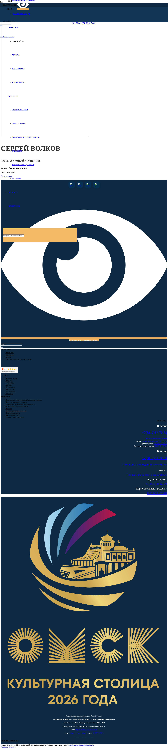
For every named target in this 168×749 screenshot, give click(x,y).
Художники (10, 387)
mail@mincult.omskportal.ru (78, 733)
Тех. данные (10, 391)
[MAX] (96, 184)
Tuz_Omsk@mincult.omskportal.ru (154, 441)
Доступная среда (12, 415)
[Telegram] (88, 184)
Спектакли (9, 355)
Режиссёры (9, 383)
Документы (10, 389)
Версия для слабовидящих (84, 340)
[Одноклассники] (80, 184)
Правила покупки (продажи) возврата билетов (23, 400)
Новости (8, 409)
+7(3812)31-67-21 (160, 444)
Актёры (8, 385)
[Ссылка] (84, 712)
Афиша (8, 357)
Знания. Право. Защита (14, 417)
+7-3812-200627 (97, 733)
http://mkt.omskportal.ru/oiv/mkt (86, 730)
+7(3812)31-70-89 (154, 432)
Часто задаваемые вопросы (16, 411)
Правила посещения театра (16, 402)
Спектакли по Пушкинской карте (18, 359)
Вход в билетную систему (84, 737)
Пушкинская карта (12, 413)
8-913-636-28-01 (161, 446)
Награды (8, 381)
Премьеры (9, 353)
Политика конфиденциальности (81, 745)
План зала (9, 394)
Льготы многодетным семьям (16, 406)
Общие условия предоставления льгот (20, 404)
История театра (11, 378)
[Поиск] (2, 347)
